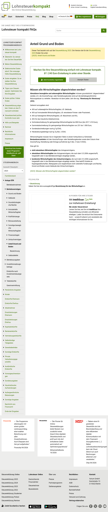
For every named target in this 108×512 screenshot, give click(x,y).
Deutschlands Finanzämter (34, 480)
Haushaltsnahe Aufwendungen (10, 386)
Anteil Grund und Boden (14, 245)
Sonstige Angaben (12, 400)
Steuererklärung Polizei (10, 497)
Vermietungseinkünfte (13, 336)
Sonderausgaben (11, 381)
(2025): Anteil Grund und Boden (43, 56)
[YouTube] (104, 506)
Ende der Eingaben (12, 411)
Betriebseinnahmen (14, 185)
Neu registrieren (84, 17)
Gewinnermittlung (13, 285)
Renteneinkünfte (11, 331)
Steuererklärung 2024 (10, 483)
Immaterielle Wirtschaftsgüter (14, 210)
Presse (7, 143)
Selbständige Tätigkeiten (10, 341)
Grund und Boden (14, 194)
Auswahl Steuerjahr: (10, 167)
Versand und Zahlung (77, 497)
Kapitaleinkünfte (11, 327)
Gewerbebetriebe (11, 348)
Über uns (52, 474)
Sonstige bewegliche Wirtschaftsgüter (14, 228)
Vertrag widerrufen (76, 501)
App (3, 17)
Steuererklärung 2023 (63, 51)
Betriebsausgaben (13, 260)
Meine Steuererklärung (13, 64)
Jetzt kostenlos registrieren (53, 80)
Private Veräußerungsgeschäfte (11, 359)
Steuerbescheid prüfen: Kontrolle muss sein (13, 116)
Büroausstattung (14, 221)
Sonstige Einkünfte (12, 352)
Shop (51, 17)
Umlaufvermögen (14, 240)
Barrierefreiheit (74, 490)
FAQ (37, 17)
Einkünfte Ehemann (12, 299)
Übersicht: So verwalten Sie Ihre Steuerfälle (13, 58)
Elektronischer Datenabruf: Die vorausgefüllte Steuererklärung (13, 71)
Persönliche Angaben (13, 290)
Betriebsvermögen (14, 189)
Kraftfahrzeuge (14, 217)
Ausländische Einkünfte (10, 367)
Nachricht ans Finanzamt (10, 405)
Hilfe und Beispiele (12, 123)
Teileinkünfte (11, 281)
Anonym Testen (83, 80)
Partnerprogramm (55, 483)
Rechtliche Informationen (10, 133)
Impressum (9, 139)
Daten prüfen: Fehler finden (12, 99)
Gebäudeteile (13, 255)
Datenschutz (74, 486)
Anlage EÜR (9, 180)
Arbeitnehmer (10, 308)
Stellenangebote (55, 486)
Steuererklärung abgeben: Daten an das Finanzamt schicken (13, 108)
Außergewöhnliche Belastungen (12, 393)
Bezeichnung (35, 184)
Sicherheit (20, 17)
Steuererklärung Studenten (12, 493)
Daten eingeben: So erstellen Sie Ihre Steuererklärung (13, 81)
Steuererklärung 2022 (10, 490)
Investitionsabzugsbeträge (14, 265)
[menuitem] (65, 16)
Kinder (7, 294)
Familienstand (10, 176)
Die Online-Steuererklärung (24, 10)
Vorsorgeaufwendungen (12, 375)
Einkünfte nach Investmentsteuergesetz (14, 274)
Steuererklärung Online (11, 474)
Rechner (8, 127)
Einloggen (101, 17)
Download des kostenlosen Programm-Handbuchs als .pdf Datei (13, 152)
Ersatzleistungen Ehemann (11, 313)
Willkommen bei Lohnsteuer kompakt (13, 51)
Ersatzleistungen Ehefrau (11, 321)
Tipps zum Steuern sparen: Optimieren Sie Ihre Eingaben (13, 91)
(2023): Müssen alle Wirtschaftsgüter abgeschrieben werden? (53, 171)
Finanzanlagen (13, 235)
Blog (44, 17)
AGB (70, 483)
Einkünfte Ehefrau (11, 303)
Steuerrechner (34, 486)
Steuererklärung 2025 (10, 479)
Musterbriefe (33, 489)
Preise (29, 17)
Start (10, 17)
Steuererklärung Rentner (11, 501)
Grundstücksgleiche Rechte (14, 203)
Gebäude (11, 198)
